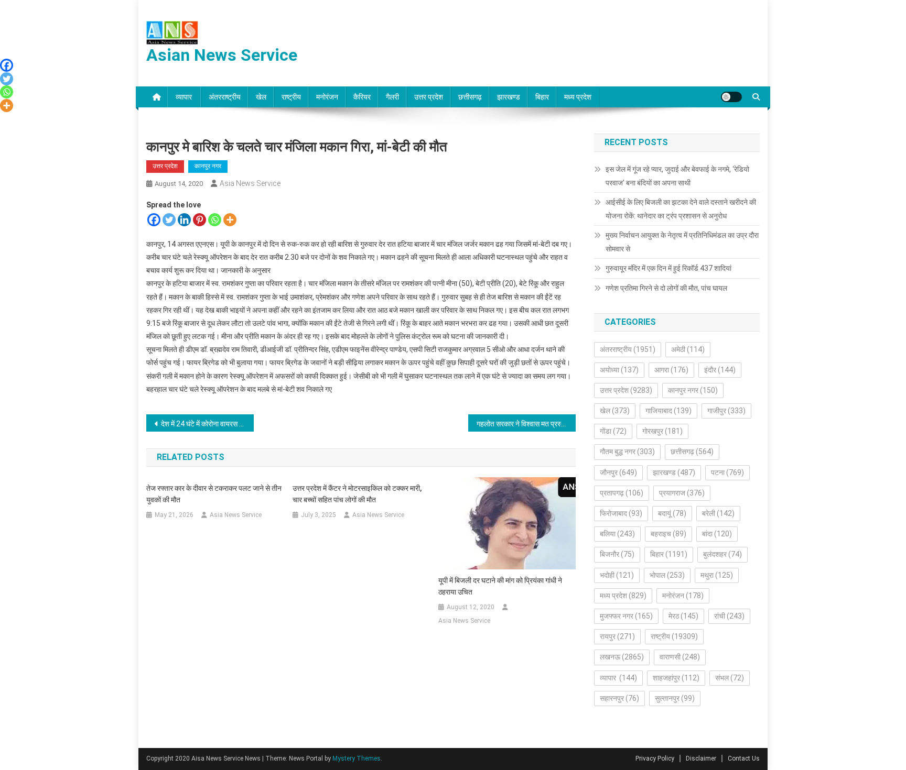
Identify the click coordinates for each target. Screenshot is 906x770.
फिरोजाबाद (621, 513)
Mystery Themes (356, 758)
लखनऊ (622, 657)
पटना (727, 472)
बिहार (542, 97)
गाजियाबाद (668, 410)
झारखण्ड (508, 97)
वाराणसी (680, 657)
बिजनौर (617, 554)
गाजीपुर (726, 410)
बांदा (717, 534)
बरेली (718, 513)
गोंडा (613, 431)
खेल (261, 97)
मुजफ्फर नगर (626, 616)
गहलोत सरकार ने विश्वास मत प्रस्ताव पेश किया (526, 424)
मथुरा (716, 575)
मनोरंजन (327, 97)
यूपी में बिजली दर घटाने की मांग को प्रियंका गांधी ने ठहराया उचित (500, 586)
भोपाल (667, 575)
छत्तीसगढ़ (470, 97)
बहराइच (668, 534)
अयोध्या (619, 370)
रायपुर (617, 636)
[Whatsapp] (214, 219)
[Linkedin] (184, 219)
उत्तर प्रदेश (428, 97)
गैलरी (392, 97)
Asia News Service (250, 183)
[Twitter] (169, 219)
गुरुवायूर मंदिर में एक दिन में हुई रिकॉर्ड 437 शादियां (668, 268)
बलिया (617, 534)
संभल (729, 678)
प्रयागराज (682, 493)
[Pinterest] (199, 219)
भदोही (617, 575)
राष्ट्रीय (291, 97)
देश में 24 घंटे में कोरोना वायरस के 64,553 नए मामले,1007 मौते (207, 424)
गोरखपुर (662, 431)
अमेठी (688, 349)
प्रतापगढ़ (621, 493)
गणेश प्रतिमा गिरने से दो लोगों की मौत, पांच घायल (666, 288)
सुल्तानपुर (675, 698)
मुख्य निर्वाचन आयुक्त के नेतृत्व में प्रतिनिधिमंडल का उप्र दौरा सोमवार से (682, 242)
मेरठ (683, 616)
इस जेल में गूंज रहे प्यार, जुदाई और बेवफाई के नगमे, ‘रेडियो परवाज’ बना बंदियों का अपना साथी (677, 176)
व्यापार (184, 97)
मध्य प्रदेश (577, 97)
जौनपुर (618, 472)
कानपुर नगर (208, 166)
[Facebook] (153, 219)
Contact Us (744, 758)
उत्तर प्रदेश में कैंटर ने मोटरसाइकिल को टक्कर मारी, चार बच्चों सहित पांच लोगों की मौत (357, 494)
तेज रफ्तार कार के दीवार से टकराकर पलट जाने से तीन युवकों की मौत (214, 494)
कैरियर (362, 97)
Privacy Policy (654, 758)
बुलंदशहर (722, 554)
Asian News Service (221, 55)
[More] (229, 219)
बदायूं (672, 513)
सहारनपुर (619, 698)
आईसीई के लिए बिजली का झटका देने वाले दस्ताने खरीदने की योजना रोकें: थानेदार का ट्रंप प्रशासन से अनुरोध (681, 209)
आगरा (671, 370)
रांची (729, 616)
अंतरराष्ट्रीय (225, 97)
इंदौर (720, 370)
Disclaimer (701, 758)
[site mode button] (731, 97)
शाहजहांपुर (676, 678)
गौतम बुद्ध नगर (627, 451)
